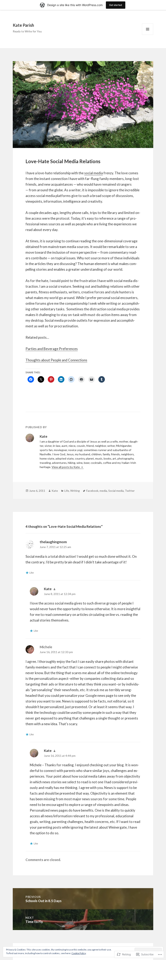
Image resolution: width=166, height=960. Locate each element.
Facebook (92, 490)
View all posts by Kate (66, 467)
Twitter (130, 490)
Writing (75, 490)
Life (66, 490)
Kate (55, 490)
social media (93, 173)
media (103, 490)
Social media (116, 490)
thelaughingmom (53, 542)
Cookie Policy (78, 953)
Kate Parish (23, 25)
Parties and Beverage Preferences (52, 349)
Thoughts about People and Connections (56, 360)
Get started (115, 4)
